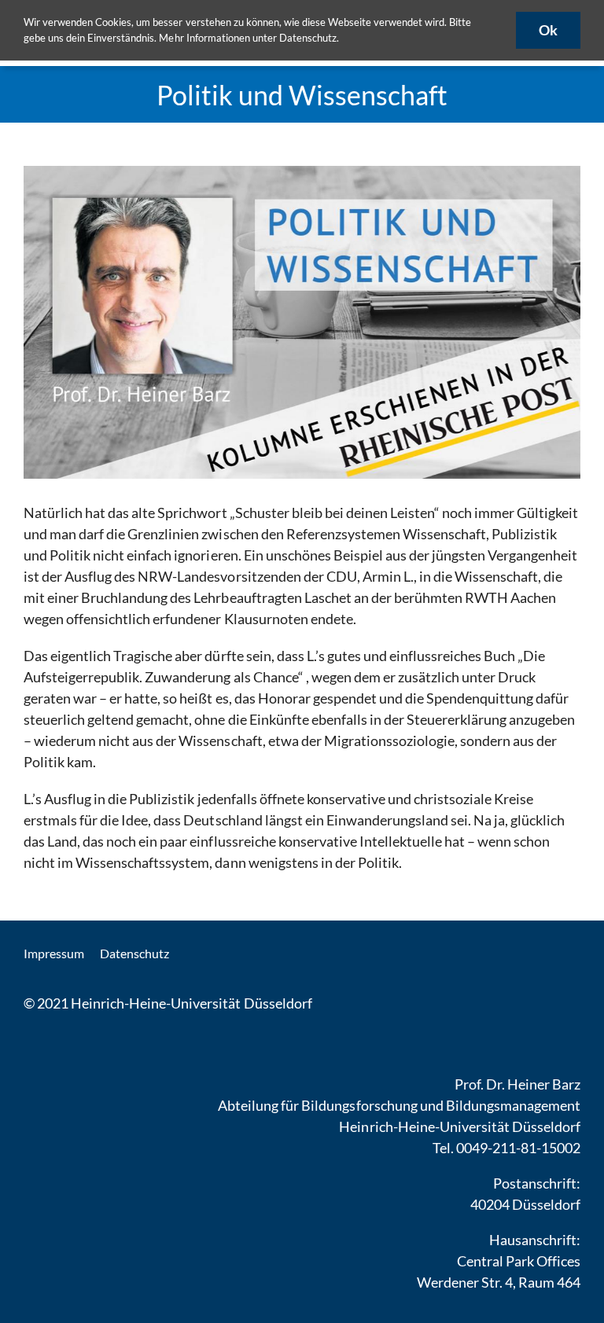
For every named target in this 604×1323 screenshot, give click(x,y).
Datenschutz (308, 37)
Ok (548, 30)
